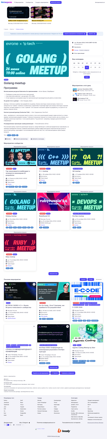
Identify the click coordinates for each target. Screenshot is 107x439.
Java (5, 406)
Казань (39, 413)
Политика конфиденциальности (46, 422)
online (9, 135)
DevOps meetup (78, 216)
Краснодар (56, 404)
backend (75, 320)
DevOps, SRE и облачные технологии (81, 213)
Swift (21, 400)
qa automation (95, 320)
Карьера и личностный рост (95, 419)
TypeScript (6, 404)
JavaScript (6, 402)
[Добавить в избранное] (34, 284)
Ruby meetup (10, 257)
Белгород (40, 404)
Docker (22, 411)
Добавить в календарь (38, 139)
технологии (42, 363)
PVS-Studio (44, 316)
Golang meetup (11, 216)
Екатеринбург (57, 400)
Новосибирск (41, 406)
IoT (88, 406)
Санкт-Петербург (42, 402)
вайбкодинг (11, 186)
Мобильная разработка (94, 304)
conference (45, 227)
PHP (5, 409)
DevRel (73, 411)
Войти (87, 77)
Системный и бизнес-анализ (13, 347)
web (29, 227)
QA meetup (76, 171)
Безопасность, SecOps (78, 304)
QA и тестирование (77, 168)
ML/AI (14, 168)
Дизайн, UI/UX (75, 404)
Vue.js (21, 404)
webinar (24, 227)
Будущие (83, 279)
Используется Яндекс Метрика (95, 422)
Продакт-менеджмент (93, 400)
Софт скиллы (74, 409)
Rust (5, 413)
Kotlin (5, 415)
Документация (8, 422)
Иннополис (57, 413)
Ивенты (12, 29)
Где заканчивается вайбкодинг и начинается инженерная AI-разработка (18, 173)
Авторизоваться (100, 2)
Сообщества (29, 2)
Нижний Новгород (42, 411)
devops (79, 227)
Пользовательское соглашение (71, 422)
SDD (20, 186)
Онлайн (90, 279)
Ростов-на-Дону (42, 409)
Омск (55, 406)
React (21, 402)
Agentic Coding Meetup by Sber (83, 348)
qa (73, 182)
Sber (75, 358)
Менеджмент (74, 402)
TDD (16, 186)
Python (5, 400)
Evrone (76, 50)
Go (4, 411)
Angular (22, 406)
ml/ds (84, 320)
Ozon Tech (77, 318)
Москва (39, 400)
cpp (40, 182)
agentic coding (82, 360)
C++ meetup (43, 171)
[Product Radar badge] (44, 431)
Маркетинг (74, 400)
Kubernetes (23, 409)
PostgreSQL (23, 413)
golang (13, 135)
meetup (77, 182)
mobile (88, 320)
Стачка (10, 362)
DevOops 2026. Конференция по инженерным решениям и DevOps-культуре (52, 350)
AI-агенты (24, 186)
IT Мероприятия (18, 2)
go (17, 135)
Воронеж (56, 411)
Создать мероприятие (41, 2)
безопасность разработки (79, 362)
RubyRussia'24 (44, 216)
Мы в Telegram (24, 422)
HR (30, 345)
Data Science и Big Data (77, 416)
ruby (41, 227)
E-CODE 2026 (77, 307)
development (50, 318)
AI (6, 186)
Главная (6, 29)
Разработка (9, 168)
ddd (32, 227)
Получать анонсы (56, 2)
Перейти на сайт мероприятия (40, 373)
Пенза (55, 402)
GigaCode (93, 360)
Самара (56, 409)
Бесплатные (99, 279)
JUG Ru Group (12, 318)
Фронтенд (13, 345)
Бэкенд (6, 79)
